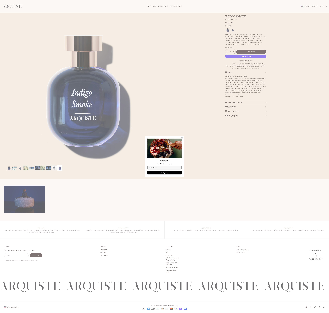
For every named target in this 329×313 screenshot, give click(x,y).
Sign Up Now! (165, 173)
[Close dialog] (182, 137)
